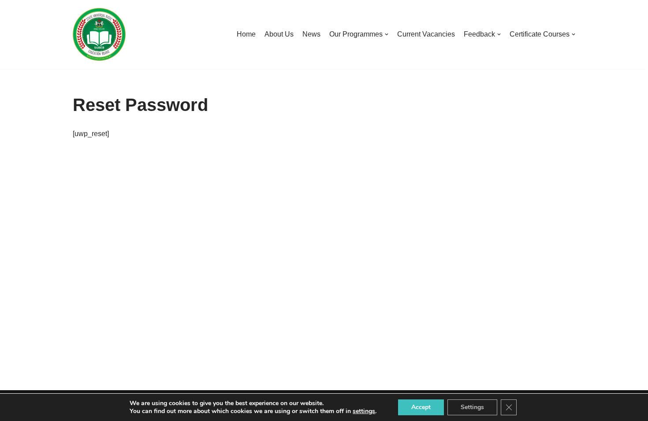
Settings (472, 407)
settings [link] (364, 411)
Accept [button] (421, 407)
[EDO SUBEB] (99, 34)
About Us (279, 34)
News (311, 34)
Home (246, 34)
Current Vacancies (426, 34)
